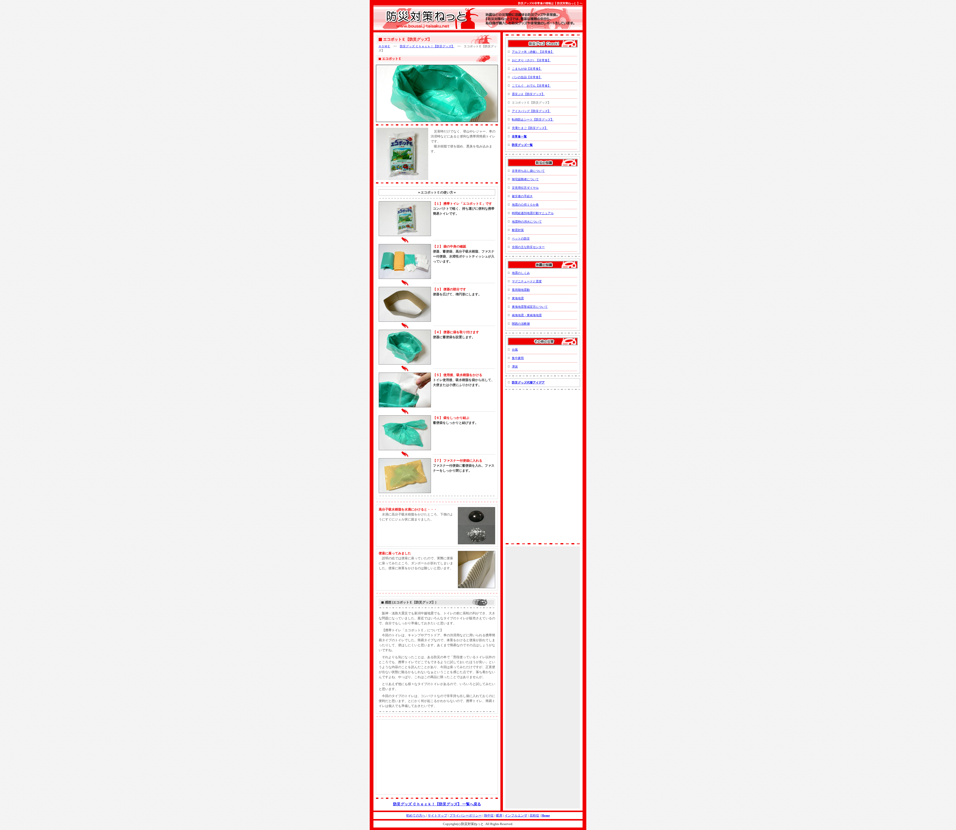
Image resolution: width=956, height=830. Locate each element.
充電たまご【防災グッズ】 (530, 128)
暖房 (499, 815)
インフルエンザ (516, 815)
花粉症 (534, 815)
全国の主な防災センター (528, 247)
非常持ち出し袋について (528, 171)
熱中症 (489, 815)
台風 (515, 349)
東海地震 (518, 298)
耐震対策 (518, 230)
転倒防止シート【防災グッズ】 (533, 119)
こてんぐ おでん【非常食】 (531, 85)
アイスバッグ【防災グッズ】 (531, 111)
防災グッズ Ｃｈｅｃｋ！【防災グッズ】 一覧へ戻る (437, 804)
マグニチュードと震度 (527, 281)
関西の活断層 (521, 323)
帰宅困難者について (525, 179)
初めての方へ (415, 815)
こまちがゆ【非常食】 (527, 68)
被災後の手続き (522, 196)
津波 (515, 366)
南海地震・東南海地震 (527, 315)
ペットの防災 (521, 238)
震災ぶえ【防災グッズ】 (528, 94)
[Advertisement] (460, 162)
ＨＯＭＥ (384, 46)
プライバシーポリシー (465, 815)
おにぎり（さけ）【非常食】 (531, 60)
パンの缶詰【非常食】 (527, 77)
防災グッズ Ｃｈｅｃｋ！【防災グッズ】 (427, 46)
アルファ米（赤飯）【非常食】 (533, 52)
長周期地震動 (521, 290)
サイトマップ (437, 815)
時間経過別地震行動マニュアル (533, 213)
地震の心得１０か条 (525, 204)
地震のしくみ (521, 273)
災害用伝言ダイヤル (525, 188)
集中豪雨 (518, 358)
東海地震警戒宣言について (530, 307)
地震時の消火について (527, 221)
